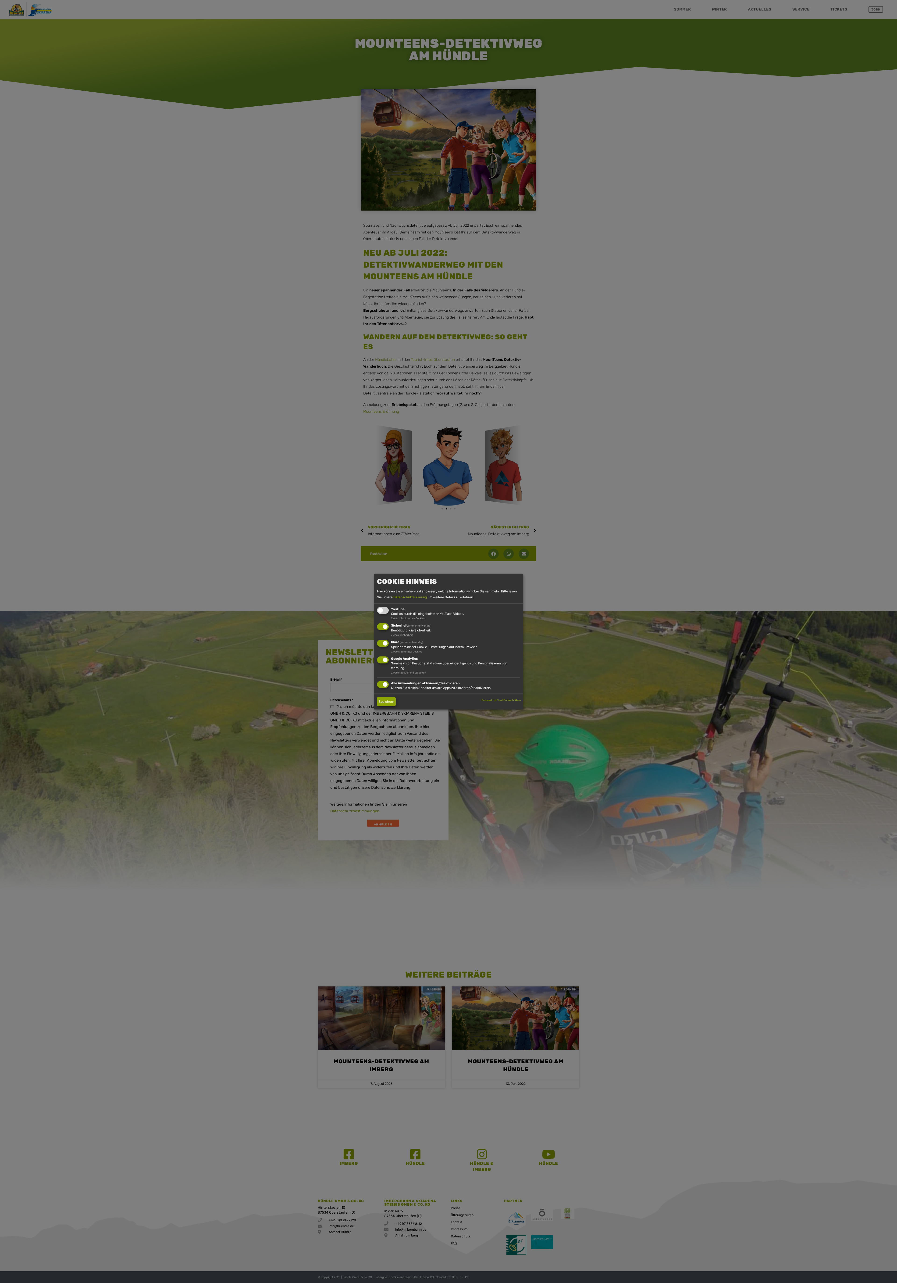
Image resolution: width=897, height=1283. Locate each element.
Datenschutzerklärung (410, 597)
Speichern (386, 701)
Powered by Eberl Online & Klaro (501, 700)
